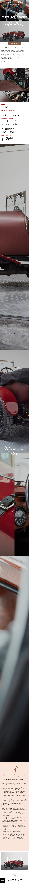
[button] (26, 3)
